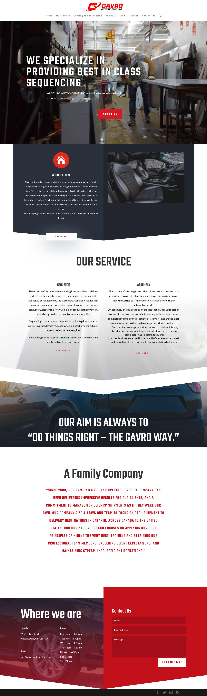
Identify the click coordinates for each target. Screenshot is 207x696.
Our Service (63, 16)
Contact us (148, 16)
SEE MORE (62, 350)
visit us (61, 236)
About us (111, 16)
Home (49, 16)
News (123, 16)
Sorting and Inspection (88, 16)
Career (134, 16)
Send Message (172, 662)
